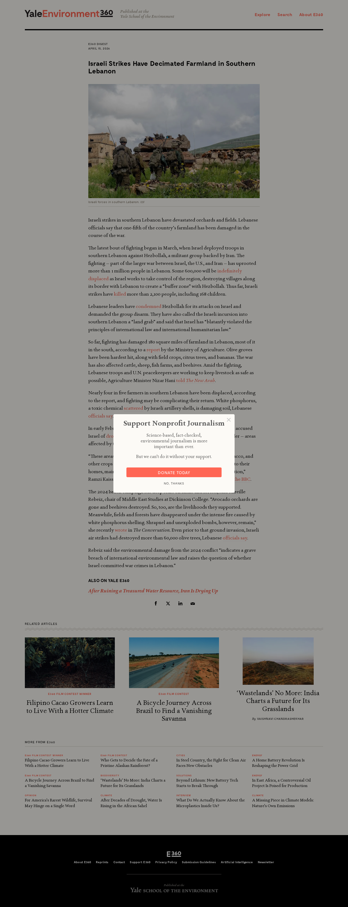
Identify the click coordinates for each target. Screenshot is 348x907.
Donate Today (174, 472)
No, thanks (174, 483)
